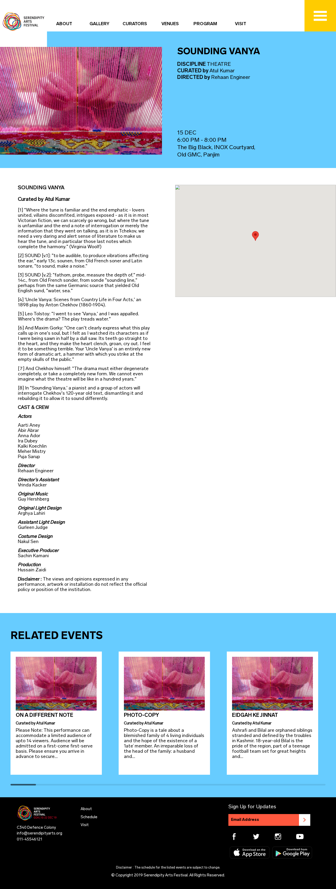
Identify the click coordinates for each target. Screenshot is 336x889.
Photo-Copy (141, 715)
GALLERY (99, 24)
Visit (85, 825)
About (86, 809)
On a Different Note (44, 715)
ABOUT (64, 24)
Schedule (89, 817)
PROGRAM (205, 24)
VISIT (240, 24)
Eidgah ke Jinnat (255, 715)
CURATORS (135, 24)
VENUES (170, 24)
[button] (255, 236)
